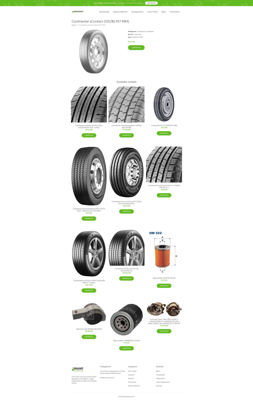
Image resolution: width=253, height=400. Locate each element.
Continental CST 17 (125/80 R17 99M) (164, 125)
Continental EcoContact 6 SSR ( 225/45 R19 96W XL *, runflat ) (89, 282)
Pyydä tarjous (151, 3)
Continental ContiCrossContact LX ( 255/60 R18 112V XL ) (164, 186)
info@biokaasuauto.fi (107, 378)
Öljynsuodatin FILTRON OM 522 (164, 278)
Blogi (164, 12)
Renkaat (131, 378)
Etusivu (74, 25)
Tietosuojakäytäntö (163, 382)
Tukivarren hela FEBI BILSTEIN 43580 (89, 329)
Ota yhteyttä (160, 375)
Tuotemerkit (174, 12)
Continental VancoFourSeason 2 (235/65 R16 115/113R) (126, 126)
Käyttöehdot (160, 378)
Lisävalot (131, 375)
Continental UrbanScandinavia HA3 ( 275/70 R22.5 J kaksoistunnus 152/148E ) (89, 210)
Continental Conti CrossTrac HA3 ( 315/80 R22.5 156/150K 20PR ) (126, 203)
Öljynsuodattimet (120, 12)
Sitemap (159, 386)
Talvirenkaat (104, 12)
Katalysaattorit (137, 12)
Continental (149, 31)
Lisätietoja (136, 47)
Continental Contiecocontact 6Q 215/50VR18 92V (126, 270)
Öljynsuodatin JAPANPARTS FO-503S (126, 341)
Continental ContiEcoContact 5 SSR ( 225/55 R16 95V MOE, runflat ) (89, 126)
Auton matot (152, 12)
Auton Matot (132, 371)
